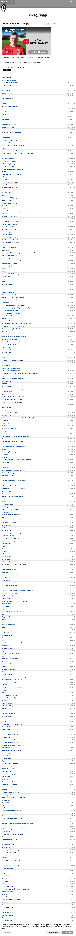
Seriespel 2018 (6, 831)
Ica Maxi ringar (6, 863)
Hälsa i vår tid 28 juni (7, 703)
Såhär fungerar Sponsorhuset (10, 795)
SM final (4, 114)
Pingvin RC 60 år (6, 276)
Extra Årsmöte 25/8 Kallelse (9, 80)
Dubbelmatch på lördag (8, 292)
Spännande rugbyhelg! (8, 671)
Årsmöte (4, 103)
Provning (4, 805)
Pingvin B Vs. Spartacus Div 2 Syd (11, 792)
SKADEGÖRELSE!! (6, 726)
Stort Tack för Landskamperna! (10, 106)
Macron (4, 130)
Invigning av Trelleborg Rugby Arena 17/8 (13, 174)
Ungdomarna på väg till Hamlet (10, 509)
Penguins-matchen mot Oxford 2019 (11, 593)
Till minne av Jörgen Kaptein (9, 85)
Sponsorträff (5, 467)
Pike (3, 815)
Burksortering (5, 363)
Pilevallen (4, 433)
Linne (3, 813)
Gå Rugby (4, 431)
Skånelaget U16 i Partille (8, 394)
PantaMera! (5, 551)
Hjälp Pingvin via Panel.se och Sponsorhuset (13, 797)
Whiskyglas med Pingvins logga (10, 255)
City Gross (4, 179)
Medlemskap (5, 870)
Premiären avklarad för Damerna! (10, 781)
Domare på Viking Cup (8, 716)
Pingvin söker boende (7, 868)
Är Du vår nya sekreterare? (9, 486)
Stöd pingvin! (5, 884)
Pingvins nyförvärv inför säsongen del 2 (12, 834)
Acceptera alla (68, 932)
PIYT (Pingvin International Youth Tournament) (14, 677)
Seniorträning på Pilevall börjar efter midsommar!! (15, 446)
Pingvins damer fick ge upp (9, 664)
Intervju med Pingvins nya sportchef (11, 260)
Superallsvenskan (6, 321)
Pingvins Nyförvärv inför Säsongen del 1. (12, 850)
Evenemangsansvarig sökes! (9, 839)
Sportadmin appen (7, 258)
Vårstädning (5, 881)
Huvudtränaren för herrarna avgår (10, 242)
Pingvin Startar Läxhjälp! (8, 109)
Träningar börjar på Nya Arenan (10, 182)
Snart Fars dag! (6, 637)
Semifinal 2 (5, 661)
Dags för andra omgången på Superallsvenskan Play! (16, 308)
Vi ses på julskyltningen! (8, 504)
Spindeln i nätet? (6, 719)
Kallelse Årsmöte (6, 415)
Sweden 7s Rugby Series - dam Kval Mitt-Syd (14, 564)
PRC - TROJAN (5, 289)
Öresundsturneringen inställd (9, 669)
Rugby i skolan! (6, 651)
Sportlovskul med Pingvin (8, 473)
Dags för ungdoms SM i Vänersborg (11, 514)
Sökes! (4, 546)
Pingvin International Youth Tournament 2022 (13, 326)
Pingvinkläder (5, 802)
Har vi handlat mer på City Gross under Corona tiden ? (16, 436)
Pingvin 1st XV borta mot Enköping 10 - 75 (13, 724)
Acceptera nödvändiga (53, 932)
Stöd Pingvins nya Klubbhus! (9, 339)
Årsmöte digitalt (6, 347)
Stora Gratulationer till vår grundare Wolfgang (14, 336)
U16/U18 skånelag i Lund (8, 771)
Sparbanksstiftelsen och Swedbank (11, 750)
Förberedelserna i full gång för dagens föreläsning (15, 889)
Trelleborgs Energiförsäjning (9, 682)
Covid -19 (4, 457)
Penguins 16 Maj (6, 90)
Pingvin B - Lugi (6, 737)
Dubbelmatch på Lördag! (8, 164)
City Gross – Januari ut (8, 915)
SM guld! (4, 281)
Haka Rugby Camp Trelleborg (10, 177)
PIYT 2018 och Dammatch (8, 685)
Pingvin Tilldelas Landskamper (10, 166)
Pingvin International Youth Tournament (12, 548)
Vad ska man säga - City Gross (10, 294)
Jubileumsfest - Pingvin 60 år (9, 300)
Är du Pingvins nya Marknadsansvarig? (12, 402)
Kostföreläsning (6, 918)
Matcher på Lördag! (7, 530)
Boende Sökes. (6, 645)
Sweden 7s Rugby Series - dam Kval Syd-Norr (14, 575)
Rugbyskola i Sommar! (8, 768)
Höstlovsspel (5, 507)
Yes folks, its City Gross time (9, 412)
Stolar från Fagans (7, 876)
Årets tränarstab (6, 137)
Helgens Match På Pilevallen (9, 784)
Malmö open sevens (7, 582)
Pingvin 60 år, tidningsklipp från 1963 (11, 329)
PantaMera (5, 826)
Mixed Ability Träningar (8, 226)
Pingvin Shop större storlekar (9, 203)
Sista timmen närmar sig (8, 624)
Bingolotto (5, 205)
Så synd (4, 449)
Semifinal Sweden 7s (7, 386)
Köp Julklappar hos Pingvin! (9, 150)
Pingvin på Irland (6, 630)
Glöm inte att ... (6, 122)
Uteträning (4, 857)
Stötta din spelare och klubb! (9, 562)
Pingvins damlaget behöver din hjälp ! (12, 533)
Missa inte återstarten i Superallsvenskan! (13, 297)
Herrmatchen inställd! (7, 567)
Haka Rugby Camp (7, 200)
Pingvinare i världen (7, 674)
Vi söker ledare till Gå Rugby (15, 23)
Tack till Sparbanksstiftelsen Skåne (11, 370)
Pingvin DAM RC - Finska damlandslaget (12, 520)
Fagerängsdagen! (6, 753)
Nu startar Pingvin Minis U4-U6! (10, 585)
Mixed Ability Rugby (7, 315)
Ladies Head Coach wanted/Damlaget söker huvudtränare (17, 153)
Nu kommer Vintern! (7, 635)
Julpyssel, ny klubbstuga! (8, 423)
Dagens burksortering (8, 512)
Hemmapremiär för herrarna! (9, 569)
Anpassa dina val (7, 932)
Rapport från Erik (6, 836)
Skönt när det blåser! (7, 632)
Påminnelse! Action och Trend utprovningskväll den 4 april (17, 823)
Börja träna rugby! (6, 232)
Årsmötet (4, 902)
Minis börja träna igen (7, 404)
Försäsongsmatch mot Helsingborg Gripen (13, 818)
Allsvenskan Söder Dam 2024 (10, 185)
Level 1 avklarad (6, 808)
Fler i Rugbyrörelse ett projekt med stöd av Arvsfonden (16, 459)
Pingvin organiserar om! (8, 158)
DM (3, 640)
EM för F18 (5, 779)
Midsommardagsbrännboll (9, 713)
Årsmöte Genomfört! (7, 407)
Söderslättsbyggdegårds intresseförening (13, 745)
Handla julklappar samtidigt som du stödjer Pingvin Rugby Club (18, 418)
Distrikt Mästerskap (7, 572)
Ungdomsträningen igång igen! (10, 609)
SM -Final (4, 517)
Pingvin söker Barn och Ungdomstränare (12, 169)
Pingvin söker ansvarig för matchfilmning (13, 342)
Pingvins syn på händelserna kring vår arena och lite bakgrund (18, 253)
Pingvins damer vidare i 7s (9, 740)
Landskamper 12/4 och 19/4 (9, 140)
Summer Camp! (6, 559)
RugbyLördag (5, 761)
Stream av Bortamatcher (8, 127)
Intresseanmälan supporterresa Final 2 (12, 658)
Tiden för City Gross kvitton (9, 237)
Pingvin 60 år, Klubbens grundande (11, 334)
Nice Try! (4, 614)
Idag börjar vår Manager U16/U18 (11, 860)
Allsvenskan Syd (6, 381)
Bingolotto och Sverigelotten (9, 216)
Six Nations (5, 905)
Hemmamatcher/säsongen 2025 (10, 124)
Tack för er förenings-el (8, 912)
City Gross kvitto (6, 192)
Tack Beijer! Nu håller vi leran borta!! (11, 787)
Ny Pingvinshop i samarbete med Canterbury (13, 470)
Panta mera (5, 700)
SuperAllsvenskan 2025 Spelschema (11, 132)
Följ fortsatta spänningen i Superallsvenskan (14, 305)
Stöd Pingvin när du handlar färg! (10, 522)
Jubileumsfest (6, 287)
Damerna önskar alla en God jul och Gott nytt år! (14, 488)
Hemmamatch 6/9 (6, 116)
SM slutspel (5, 692)
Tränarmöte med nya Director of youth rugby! (14, 588)
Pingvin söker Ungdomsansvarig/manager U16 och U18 (17, 910)
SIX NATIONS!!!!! (6, 894)
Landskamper (5, 95)
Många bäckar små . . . (8, 755)
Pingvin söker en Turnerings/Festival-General (13, 399)
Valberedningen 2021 (7, 365)
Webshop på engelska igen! (9, 438)
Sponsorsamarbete (7, 318)
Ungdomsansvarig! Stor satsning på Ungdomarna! (15, 601)
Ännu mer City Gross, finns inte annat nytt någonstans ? (16, 389)
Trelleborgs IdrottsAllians (8, 349)
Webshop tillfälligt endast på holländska (13, 441)
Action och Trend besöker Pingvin (11, 88)
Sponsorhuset (5, 708)
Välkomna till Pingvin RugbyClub (10, 355)
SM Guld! (4, 383)
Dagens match (6, 729)
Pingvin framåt (5, 219)
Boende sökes (6, 580)
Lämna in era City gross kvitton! (10, 695)
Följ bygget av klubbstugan (9, 161)
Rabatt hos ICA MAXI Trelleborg (10, 274)
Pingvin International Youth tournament (12, 679)
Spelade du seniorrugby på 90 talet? (11, 239)
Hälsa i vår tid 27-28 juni (8, 706)
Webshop (4, 789)
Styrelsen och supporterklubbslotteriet (12, 899)
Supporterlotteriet (6, 352)
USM (3, 656)
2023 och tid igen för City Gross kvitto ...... (13, 266)
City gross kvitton (6, 617)
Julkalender (5, 420)
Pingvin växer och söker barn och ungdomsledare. (15, 310)
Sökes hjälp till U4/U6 (7, 598)
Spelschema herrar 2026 (8, 93)
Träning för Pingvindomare (9, 852)
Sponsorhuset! (6, 425)
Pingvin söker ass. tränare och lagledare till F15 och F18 (16, 211)
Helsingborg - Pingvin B (8, 766)
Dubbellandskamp (7, 135)
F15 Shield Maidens (7, 234)
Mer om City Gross (7, 391)
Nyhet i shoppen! (6, 525)
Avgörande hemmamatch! (9, 284)
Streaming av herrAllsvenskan (10, 245)
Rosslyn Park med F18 (8, 842)
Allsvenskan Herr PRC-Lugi (9, 229)
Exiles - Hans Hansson (8, 554)
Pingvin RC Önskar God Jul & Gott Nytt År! (13, 360)
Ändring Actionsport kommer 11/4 (11, 821)
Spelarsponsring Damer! (8, 543)
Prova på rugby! (6, 171)
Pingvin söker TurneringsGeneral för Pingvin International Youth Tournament (22, 373)
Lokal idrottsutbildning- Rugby (10, 198)
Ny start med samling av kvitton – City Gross (13, 145)
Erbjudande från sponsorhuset (10, 462)
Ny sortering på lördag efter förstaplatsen (13, 611)
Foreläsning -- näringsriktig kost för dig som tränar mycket (17, 590)
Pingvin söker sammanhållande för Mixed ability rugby (16, 323)
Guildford (4, 666)
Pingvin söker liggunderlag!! (9, 698)
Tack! (3, 873)
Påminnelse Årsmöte (7, 606)
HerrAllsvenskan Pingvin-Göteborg (11, 527)
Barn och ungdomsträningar (9, 452)
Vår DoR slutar (5, 101)
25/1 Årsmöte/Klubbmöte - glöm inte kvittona (14, 480)
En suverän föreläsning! (8, 886)
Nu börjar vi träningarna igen (9, 410)
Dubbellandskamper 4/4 (8, 98)
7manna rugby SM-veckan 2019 (10, 538)
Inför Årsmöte (5, 213)
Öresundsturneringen (7, 648)
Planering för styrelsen (8, 855)
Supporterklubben (7, 622)
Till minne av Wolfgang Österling (10, 82)
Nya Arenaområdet (7, 302)
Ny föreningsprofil (6, 800)
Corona (4, 465)
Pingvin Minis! (5, 577)
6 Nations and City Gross (8, 475)
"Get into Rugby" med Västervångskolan (12, 496)
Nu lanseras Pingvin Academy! (10, 763)
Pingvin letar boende (7, 478)
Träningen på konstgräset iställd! (10, 865)
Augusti (4, 690)
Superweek (5, 454)
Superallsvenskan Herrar (8, 143)
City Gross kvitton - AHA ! (8, 596)
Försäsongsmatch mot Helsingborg (11, 810)
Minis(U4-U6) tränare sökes (9, 247)
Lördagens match (6, 758)
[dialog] (38, 928)
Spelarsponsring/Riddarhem (9, 263)
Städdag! (4, 627)
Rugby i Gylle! (5, 376)
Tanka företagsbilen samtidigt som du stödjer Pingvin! (16, 643)
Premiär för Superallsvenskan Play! (11, 313)
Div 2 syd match (6, 747)
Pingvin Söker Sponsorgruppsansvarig (12, 444)
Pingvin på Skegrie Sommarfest (10, 742)
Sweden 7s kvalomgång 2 (9, 774)
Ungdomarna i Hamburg (8, 541)
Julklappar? (5, 208)
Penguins (4, 878)
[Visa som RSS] (54, 23)
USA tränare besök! (7, 556)
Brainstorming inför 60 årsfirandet (11, 368)
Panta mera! (5, 483)
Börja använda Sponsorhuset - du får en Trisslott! (15, 378)
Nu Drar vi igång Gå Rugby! (9, 428)
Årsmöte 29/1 (5, 357)
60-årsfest (4, 331)
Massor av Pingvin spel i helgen (10, 734)
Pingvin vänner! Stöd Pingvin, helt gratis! (12, 653)
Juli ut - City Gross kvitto (8, 535)
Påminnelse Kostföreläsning (9, 897)
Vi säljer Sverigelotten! (8, 844)
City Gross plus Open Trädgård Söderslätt (13, 397)
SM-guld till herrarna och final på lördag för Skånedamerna (17, 279)
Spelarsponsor (6, 250)
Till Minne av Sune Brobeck (9, 156)
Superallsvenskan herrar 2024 (10, 187)
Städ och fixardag (6, 119)
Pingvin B (4, 721)
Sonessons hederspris (8, 891)
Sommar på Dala (6, 711)
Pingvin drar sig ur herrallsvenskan (11, 221)
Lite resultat (5, 732)
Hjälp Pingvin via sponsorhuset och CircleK (13, 829)
